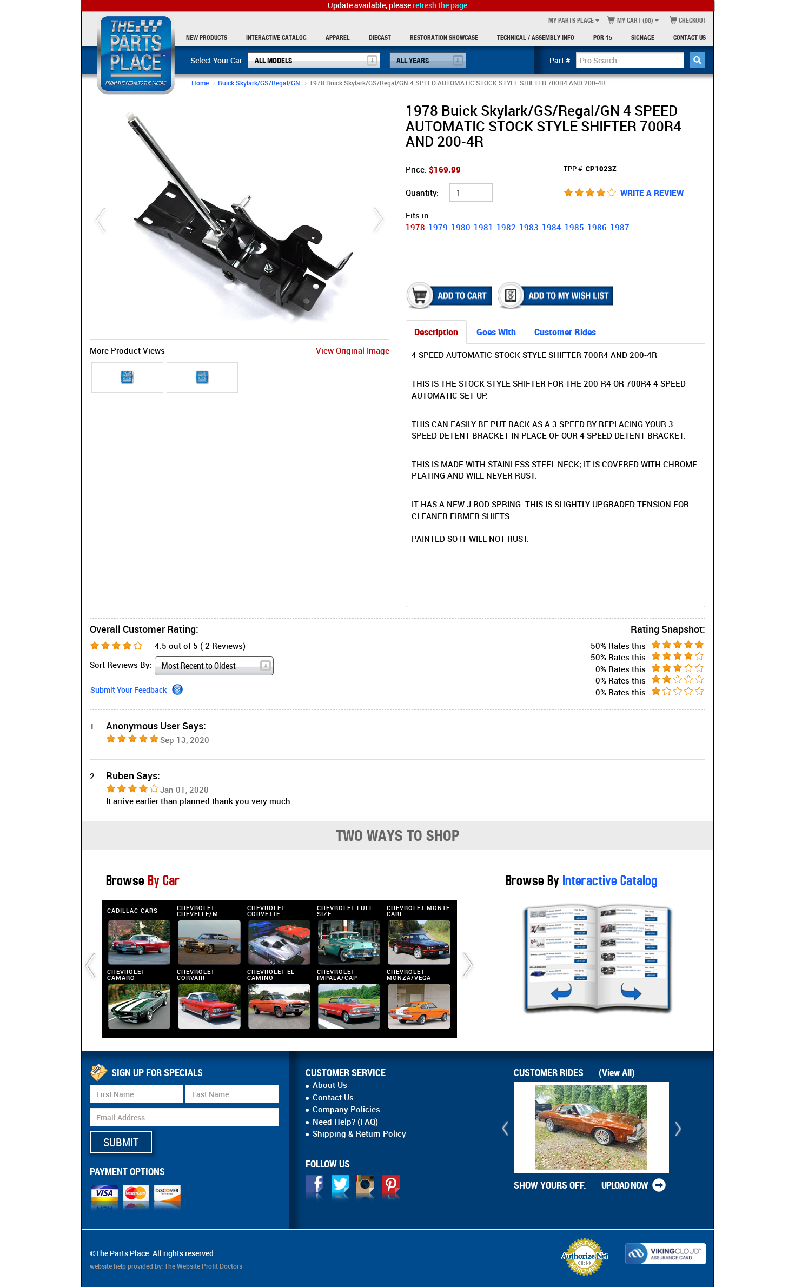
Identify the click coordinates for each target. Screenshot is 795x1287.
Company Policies (346, 1109)
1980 (461, 227)
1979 (438, 227)
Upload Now (624, 1184)
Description (436, 332)
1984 (551, 227)
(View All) (617, 1072)
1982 (506, 227)
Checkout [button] (691, 20)
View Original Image (352, 350)
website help (108, 1266)
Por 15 (602, 38)
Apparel (338, 38)
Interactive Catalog (276, 38)
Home (200, 82)
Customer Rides (565, 332)
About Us (330, 1084)
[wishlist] (556, 295)
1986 (597, 227)
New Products (206, 38)
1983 (529, 227)
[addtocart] (450, 295)
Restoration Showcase (444, 38)
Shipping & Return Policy (359, 1133)
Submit (120, 1142)
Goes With (496, 332)
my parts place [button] (571, 20)
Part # (560, 60)
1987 (620, 227)
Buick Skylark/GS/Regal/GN (259, 82)
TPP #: (590, 169)
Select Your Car (216, 60)
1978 (415, 227)
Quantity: (422, 192)
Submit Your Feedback (128, 690)
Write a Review (652, 192)
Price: (433, 169)
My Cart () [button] (634, 20)
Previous (100, 220)
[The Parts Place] (136, 53)
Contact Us (689, 38)
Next (378, 220)
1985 (574, 227)
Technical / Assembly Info (535, 38)
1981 (483, 227)
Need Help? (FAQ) (345, 1121)
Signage (642, 38)
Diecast (380, 38)
